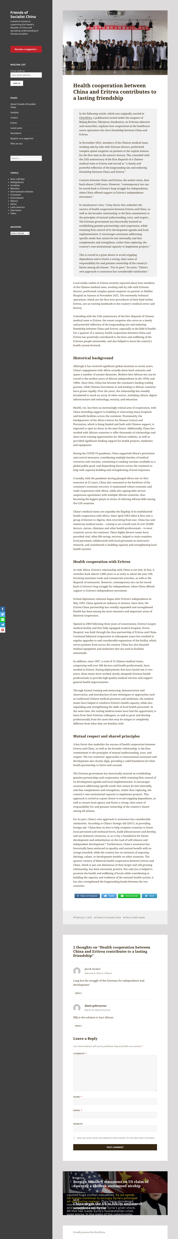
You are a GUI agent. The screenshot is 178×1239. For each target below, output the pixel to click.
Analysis (14, 112)
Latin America (17, 207)
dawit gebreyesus (95, 1005)
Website (78, 1123)
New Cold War (17, 179)
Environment (17, 197)
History (14, 201)
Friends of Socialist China (23, 14)
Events (13, 122)
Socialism (15, 185)
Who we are (16, 143)
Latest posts (16, 128)
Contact (14, 117)
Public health (138, 917)
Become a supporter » (26, 49)
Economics (15, 194)
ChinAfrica (85, 117)
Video (13, 213)
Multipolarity (17, 182)
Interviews (15, 210)
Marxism (14, 188)
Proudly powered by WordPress (89, 1232)
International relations (21, 191)
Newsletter (16, 133)
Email (77, 1110)
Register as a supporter (22, 138)
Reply (78, 993)
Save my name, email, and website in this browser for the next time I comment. (116, 1137)
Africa (13, 204)
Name (77, 1096)
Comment (80, 1053)
